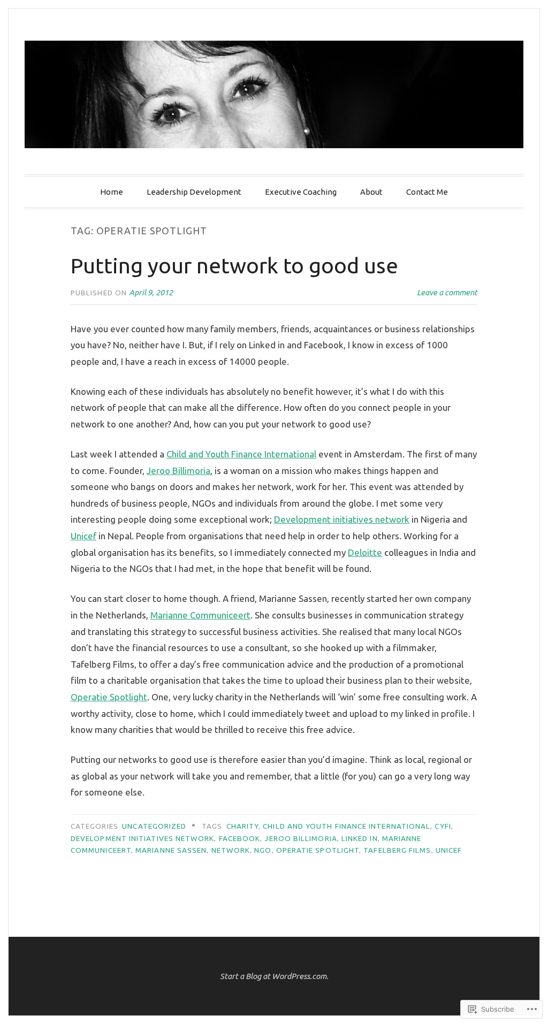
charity (242, 826)
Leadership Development (194, 191)
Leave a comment (447, 292)
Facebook (240, 838)
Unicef (83, 536)
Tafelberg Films (397, 850)
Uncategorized (154, 826)
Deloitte (365, 552)
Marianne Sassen (171, 850)
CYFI (443, 826)
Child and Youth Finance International (241, 454)
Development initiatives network (341, 519)
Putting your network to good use (234, 266)
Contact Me (427, 191)
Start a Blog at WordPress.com (273, 976)
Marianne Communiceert (200, 615)
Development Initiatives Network (142, 838)
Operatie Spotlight (109, 697)
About (371, 191)
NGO (262, 850)
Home (111, 191)
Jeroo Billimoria (178, 470)
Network (230, 850)
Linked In (359, 838)
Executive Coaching (301, 191)
